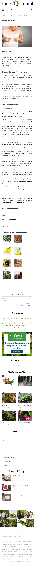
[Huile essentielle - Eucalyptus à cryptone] (21, 523)
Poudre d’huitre (17, 475)
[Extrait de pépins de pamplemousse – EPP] (6, 488)
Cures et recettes (6, 445)
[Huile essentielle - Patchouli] (21, 514)
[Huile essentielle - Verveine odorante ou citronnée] (13, 514)
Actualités (4, 436)
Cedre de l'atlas (7, 281)
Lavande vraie (18, 281)
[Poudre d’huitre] (6, 478)
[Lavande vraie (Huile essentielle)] (18, 272)
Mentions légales (18, 536)
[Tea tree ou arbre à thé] (9, 381)
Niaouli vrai (21, 387)
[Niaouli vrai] (25, 381)
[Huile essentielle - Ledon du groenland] (4, 514)
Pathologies (11, 15)
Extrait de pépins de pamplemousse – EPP (22, 486)
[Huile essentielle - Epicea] (13, 523)
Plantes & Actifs (7, 453)
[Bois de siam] (9, 416)
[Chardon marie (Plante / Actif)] (18, 260)
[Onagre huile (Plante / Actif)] (7, 248)
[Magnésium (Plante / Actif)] (7, 260)
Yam (18, 244)
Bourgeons (6, 465)
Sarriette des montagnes (24, 405)
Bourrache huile (18, 256)
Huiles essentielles (8, 457)
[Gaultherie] (9, 398)
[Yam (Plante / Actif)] (18, 236)
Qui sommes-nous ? (28, 536)
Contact (17, 538)
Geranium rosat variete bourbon (24, 423)
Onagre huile (6, 256)
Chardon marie (18, 269)
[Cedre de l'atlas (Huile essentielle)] (7, 272)
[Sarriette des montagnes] (25, 398)
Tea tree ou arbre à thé (7, 387)
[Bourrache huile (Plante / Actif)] (18, 248)
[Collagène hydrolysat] (6, 497)
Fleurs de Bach (7, 461)
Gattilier (7, 244)
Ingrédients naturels (7, 449)
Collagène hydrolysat (18, 495)
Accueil (3, 15)
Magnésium (7, 269)
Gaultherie (4, 405)
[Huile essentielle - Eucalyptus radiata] (4, 523)
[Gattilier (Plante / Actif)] (7, 236)
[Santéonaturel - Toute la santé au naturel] (17, 4)
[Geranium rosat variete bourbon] (25, 416)
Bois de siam (5, 422)
